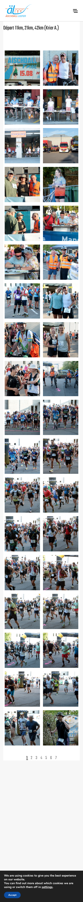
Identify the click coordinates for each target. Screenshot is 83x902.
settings (47, 887)
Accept (12, 895)
